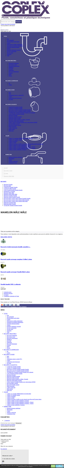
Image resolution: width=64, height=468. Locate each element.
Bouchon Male (7, 186)
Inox (10, 92)
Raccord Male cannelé (14, 123)
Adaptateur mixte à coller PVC (16, 95)
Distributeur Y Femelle (9, 191)
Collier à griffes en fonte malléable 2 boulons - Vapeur (22, 146)
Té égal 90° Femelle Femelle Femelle (13, 205)
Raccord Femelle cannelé (15, 125)
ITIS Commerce (22, 306)
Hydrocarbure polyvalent (13, 41)
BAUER (11, 69)
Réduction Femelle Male (10, 202)
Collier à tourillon (13, 141)
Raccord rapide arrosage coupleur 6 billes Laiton (16, 259)
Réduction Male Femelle (15, 118)
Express (11, 73)
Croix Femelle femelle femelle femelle (13, 190)
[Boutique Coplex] (26, 19)
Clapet (10, 160)
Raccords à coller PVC (11, 104)
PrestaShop (13, 306)
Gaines (8, 43)
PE (9, 83)
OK (3, 461)
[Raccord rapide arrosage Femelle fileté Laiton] (3, 268)
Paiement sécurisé (8, 293)
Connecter (7, 420)
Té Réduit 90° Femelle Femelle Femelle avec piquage (22, 112)
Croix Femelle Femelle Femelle (16, 114)
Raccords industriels (11, 60)
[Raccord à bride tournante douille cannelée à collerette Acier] (3, 243)
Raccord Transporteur (14, 66)
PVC (10, 94)
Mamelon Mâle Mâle (9, 193)
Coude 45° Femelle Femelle (15, 108)
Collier (7, 136)
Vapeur (8, 48)
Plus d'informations (60, 466)
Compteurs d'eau (13, 162)
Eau (8, 39)
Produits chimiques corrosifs (14, 50)
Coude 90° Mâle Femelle (10, 188)
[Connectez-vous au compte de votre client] (1, 27)
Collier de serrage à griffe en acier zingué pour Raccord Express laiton (26, 144)
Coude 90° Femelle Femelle (15, 107)
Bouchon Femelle (13, 115)
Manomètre (11, 158)
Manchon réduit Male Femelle (16, 121)
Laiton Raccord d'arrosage (15, 98)
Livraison (6, 294)
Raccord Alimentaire (14, 71)
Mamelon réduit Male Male (10, 194)
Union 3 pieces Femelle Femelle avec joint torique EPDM (23, 122)
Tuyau (5, 36)
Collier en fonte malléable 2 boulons (17, 149)
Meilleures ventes (6, 237)
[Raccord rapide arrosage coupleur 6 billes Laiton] (3, 256)
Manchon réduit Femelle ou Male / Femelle (19, 119)
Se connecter (4, 448)
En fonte (11, 99)
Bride (10, 74)
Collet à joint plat (13, 128)
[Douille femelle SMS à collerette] (3, 281)
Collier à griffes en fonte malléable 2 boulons (20, 145)
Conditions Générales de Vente (11, 296)
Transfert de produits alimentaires (15, 45)
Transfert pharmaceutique (13, 47)
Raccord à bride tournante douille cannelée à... (15, 247)
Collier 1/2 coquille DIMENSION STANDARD (21, 138)
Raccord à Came (13, 64)
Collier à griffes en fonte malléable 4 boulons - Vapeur (22, 148)
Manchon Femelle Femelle (15, 116)
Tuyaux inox (10, 52)
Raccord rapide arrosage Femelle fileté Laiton (15, 272)
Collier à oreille (12, 142)
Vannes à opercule (13, 161)
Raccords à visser (10, 90)
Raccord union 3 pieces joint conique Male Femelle (16, 200)
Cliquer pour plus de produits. (8, 24)
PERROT (11, 67)
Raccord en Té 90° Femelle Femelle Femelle (20, 109)
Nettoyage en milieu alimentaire (14, 44)
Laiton (10, 84)
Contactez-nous (7, 292)
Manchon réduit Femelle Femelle (12, 197)
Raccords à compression (12, 81)
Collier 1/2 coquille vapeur (15, 139)
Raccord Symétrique (14, 63)
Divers (10, 75)
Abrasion (9, 54)
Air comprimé (10, 40)
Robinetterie (9, 154)
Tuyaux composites (11, 51)
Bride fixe (11, 130)
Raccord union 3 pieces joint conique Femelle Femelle (17, 198)
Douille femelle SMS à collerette (11, 284)
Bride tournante (12, 126)
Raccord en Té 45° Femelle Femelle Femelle (20, 111)
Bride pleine (12, 129)
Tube (8, 55)
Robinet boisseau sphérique (15, 157)
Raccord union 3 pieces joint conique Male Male (16, 201)
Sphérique (11, 70)
